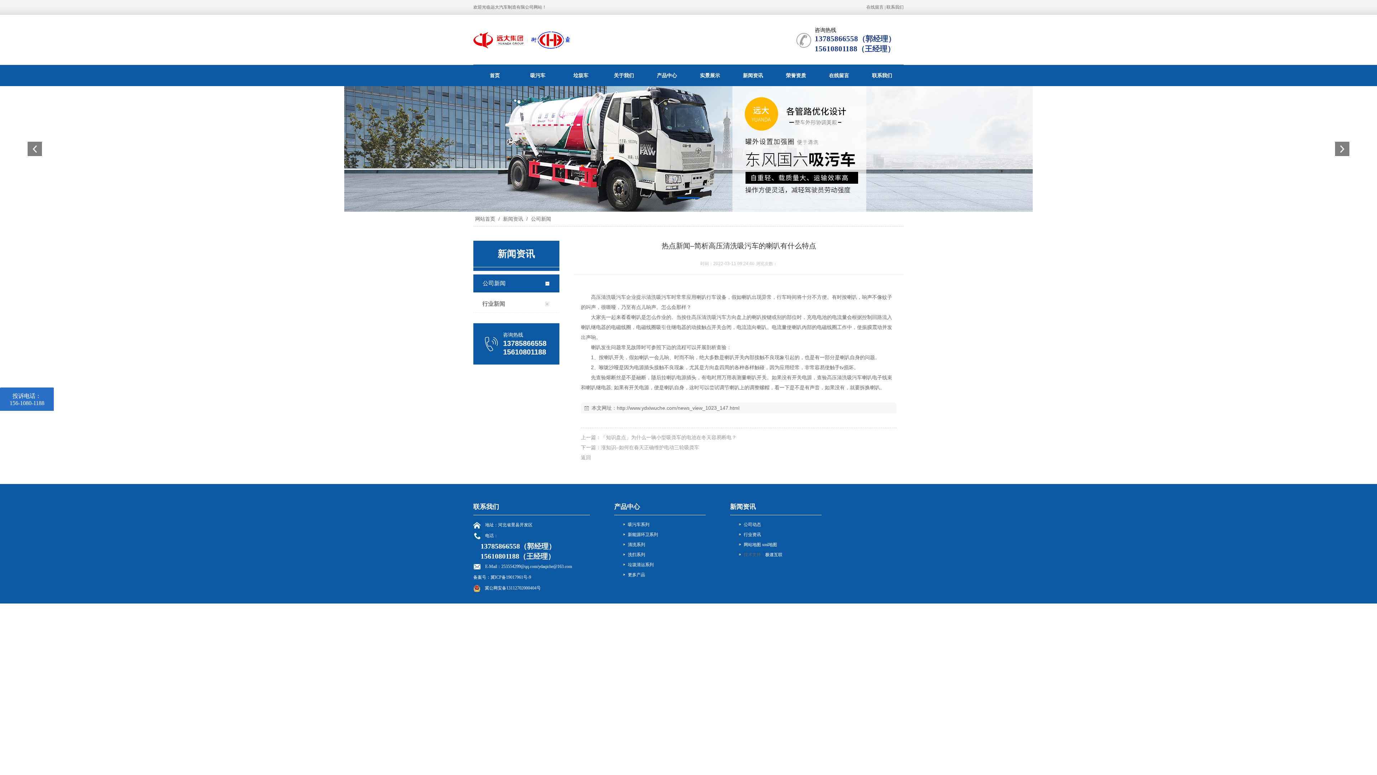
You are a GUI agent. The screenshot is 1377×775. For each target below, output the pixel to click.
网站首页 (485, 219)
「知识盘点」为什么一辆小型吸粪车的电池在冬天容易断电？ (669, 437)
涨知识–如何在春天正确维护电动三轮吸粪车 (650, 447)
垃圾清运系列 (641, 564)
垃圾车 (580, 75)
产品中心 (667, 75)
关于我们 (624, 75)
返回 (586, 457)
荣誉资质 (796, 75)
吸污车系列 (638, 524)
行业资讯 (752, 534)
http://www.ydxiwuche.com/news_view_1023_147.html (678, 408)
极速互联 (773, 554)
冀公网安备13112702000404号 (513, 588)
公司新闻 (540, 219)
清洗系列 (636, 544)
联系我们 (895, 7)
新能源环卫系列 (643, 534)
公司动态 (752, 524)
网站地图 (752, 544)
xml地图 (769, 544)
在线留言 (875, 7)
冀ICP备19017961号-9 (511, 577)
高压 (596, 297)
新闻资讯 (753, 75)
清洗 (606, 297)
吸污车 (537, 75)
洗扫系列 (636, 554)
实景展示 (710, 75)
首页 (495, 75)
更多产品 (636, 574)
